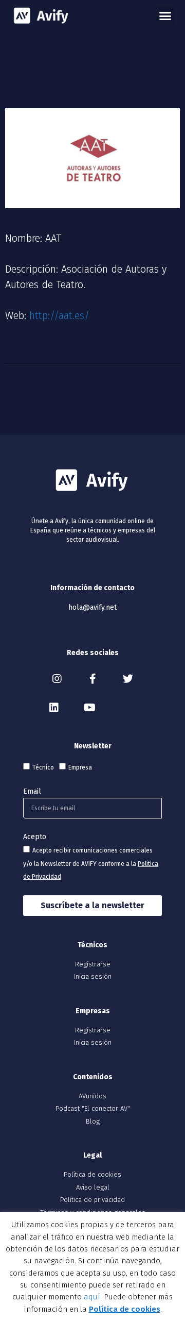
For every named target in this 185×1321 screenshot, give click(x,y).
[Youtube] (89, 707)
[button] (165, 16)
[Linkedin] (54, 707)
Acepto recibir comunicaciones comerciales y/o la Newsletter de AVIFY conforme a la (90, 863)
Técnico (43, 767)
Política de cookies (124, 1309)
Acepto (34, 836)
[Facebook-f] (92, 679)
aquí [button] (92, 1296)
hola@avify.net (92, 607)
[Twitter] (128, 679)
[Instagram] (57, 679)
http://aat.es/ (59, 315)
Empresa (80, 767)
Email (32, 791)
